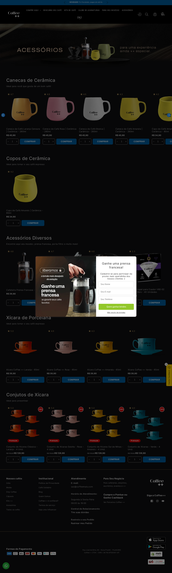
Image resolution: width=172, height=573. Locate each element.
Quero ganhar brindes (116, 307)
